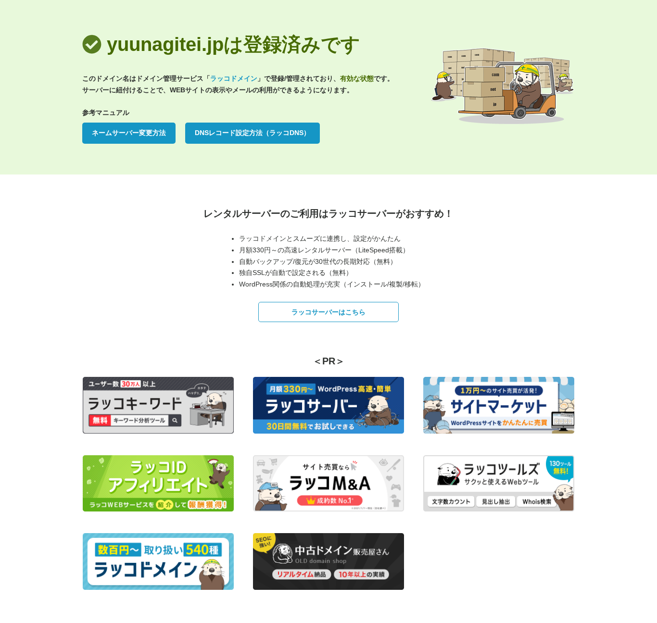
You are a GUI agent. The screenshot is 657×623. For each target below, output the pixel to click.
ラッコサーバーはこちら (328, 312)
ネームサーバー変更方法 (129, 133)
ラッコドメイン (233, 78)
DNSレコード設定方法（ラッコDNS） (252, 133)
